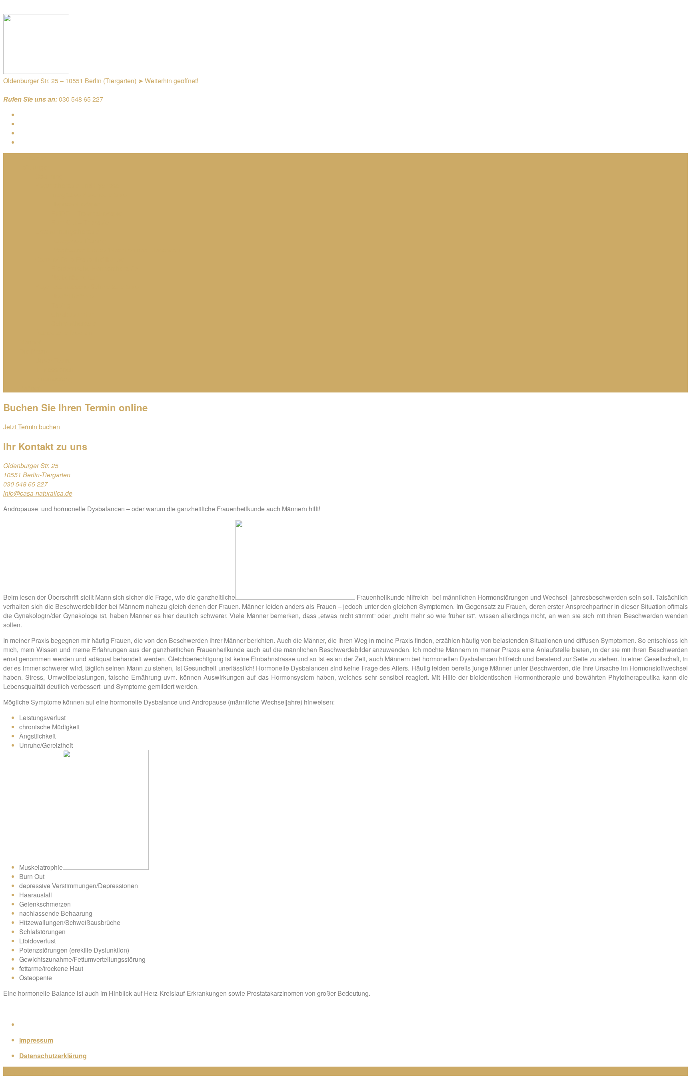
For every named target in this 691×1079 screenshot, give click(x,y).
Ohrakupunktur (72, 314)
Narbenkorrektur (74, 277)
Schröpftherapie (73, 323)
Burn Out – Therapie (80, 222)
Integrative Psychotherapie (89, 194)
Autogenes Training (79, 240)
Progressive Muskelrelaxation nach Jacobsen (115, 249)
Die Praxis (34, 351)
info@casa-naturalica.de (37, 493)
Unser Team (52, 360)
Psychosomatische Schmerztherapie (87, 286)
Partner (29, 387)
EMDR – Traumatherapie (86, 213)
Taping (60, 305)
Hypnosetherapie (75, 203)
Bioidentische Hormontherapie (94, 268)
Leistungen (35, 167)
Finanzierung (54, 378)
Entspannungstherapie (67, 231)
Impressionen (54, 369)
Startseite (32, 157)
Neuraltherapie (72, 295)
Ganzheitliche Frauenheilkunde (79, 259)
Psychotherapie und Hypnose (77, 185)
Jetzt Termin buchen (31, 426)
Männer (30, 341)
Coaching (49, 176)
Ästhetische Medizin (63, 332)
